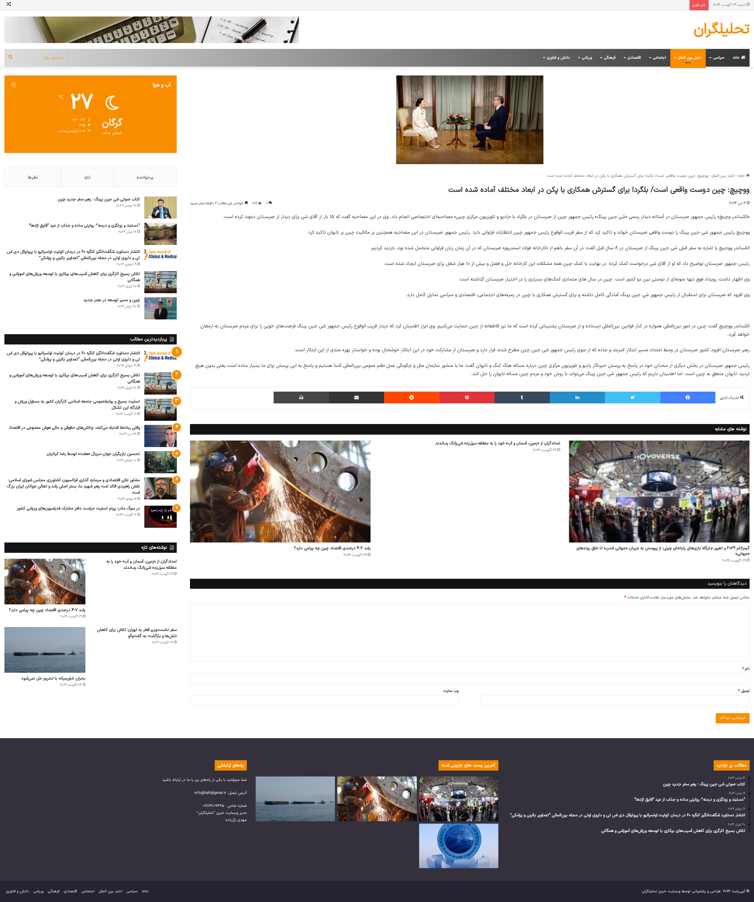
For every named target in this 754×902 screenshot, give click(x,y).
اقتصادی (634, 58)
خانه (737, 58)
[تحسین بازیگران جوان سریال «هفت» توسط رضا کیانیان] (160, 462)
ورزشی (587, 58)
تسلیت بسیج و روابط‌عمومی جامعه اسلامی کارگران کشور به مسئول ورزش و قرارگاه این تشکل (77, 404)
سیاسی (718, 58)
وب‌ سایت (451, 691)
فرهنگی (610, 58)
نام (746, 669)
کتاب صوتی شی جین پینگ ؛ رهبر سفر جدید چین (99, 199)
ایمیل (744, 691)
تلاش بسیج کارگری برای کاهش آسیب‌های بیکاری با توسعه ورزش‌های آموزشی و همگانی (74, 277)
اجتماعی (659, 58)
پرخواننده (145, 177)
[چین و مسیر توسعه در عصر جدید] (160, 308)
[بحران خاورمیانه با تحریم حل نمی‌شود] (44, 650)
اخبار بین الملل (689, 58)
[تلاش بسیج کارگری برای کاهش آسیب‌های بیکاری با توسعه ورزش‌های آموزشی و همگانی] (160, 282)
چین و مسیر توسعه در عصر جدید (111, 300)
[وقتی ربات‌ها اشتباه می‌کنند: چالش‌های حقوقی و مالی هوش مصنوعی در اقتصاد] (160, 436)
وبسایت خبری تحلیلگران (661, 891)
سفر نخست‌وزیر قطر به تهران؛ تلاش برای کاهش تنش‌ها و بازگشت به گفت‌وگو (137, 633)
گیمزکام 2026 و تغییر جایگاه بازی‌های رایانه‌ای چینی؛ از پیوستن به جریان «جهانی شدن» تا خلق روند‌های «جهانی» (663, 551)
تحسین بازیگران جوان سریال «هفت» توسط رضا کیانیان (93, 454)
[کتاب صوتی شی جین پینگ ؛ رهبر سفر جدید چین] (160, 208)
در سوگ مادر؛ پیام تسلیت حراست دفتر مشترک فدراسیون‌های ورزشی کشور (78, 508)
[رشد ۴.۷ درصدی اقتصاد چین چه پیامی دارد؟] (280, 491)
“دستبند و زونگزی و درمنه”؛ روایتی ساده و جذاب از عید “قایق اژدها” (84, 225)
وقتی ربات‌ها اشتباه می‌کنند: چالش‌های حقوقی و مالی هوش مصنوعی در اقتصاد (74, 428)
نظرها (33, 177)
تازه (87, 177)
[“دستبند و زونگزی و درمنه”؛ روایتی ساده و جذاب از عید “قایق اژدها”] (160, 234)
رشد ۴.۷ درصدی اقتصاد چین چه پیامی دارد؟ (332, 548)
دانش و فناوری (558, 58)
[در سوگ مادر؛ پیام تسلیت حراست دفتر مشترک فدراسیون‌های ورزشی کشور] (160, 517)
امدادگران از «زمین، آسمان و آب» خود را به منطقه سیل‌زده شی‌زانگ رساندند (497, 443)
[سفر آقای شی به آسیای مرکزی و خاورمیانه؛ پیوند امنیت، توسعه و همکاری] (458, 846)
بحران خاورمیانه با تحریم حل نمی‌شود (53, 678)
